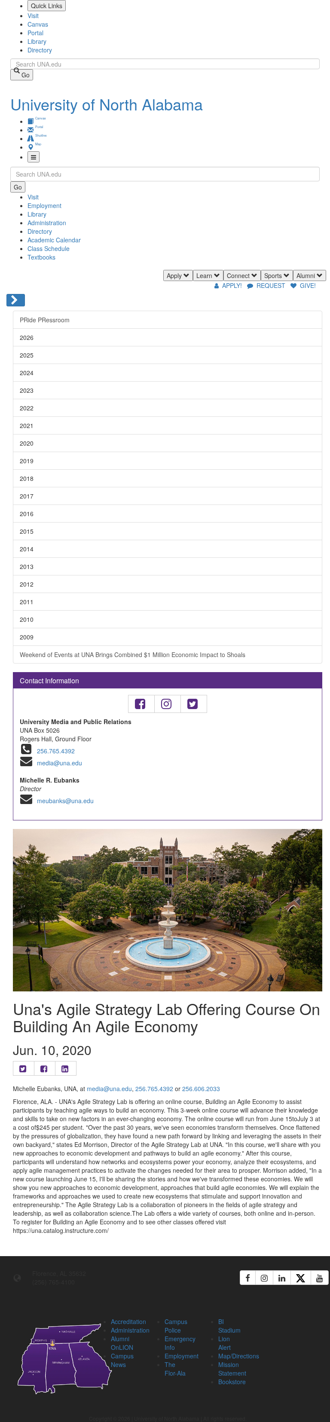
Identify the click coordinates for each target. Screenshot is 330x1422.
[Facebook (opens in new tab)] (248, 1277)
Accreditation (128, 1321)
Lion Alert (224, 1343)
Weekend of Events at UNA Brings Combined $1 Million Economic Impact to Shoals (132, 654)
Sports (274, 275)
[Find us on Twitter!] (193, 704)
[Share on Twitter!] (23, 1068)
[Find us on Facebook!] (141, 704)
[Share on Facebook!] (44, 1068)
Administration (47, 222)
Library (37, 41)
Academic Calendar (54, 239)
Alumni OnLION (122, 1343)
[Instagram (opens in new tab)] (264, 1277)
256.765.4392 (56, 750)
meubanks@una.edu (65, 800)
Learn (205, 275)
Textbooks (41, 257)
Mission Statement (232, 1368)
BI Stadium (229, 1325)
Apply (175, 275)
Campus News (122, 1360)
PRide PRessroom (45, 319)
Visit (33, 15)
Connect (239, 275)
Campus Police (176, 1325)
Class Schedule (49, 248)
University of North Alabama (106, 104)
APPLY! (232, 285)
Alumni (306, 275)
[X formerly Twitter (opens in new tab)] (300, 1277)
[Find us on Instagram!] (167, 704)
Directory (40, 50)
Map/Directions (238, 1356)
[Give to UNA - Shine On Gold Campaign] (289, 1320)
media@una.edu (59, 762)
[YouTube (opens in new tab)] (320, 1277)
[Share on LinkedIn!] (65, 1068)
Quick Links (46, 5)
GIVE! (307, 285)
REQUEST (271, 285)
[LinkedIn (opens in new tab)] (282, 1277)
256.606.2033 (201, 1088)
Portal (35, 32)
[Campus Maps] (47, 1357)
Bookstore (232, 1381)
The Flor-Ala (175, 1368)
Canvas (38, 24)
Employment (44, 205)
